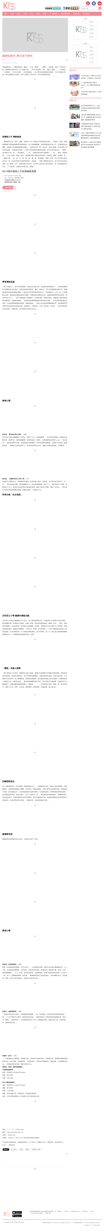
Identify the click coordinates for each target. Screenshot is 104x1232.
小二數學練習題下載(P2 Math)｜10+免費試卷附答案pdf (90, 85)
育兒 (31, 14)
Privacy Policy (96, 1225)
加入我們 (86, 14)
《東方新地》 (84, 1211)
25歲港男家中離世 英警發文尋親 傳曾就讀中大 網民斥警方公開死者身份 (90, 126)
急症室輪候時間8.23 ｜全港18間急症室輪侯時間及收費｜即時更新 (91, 108)
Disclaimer (87, 1225)
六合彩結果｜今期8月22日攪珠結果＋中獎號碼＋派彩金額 (91, 77)
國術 (27, 1149)
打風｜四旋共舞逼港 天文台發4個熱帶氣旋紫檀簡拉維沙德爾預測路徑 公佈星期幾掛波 (91, 135)
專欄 (44, 14)
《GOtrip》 (66, 1211)
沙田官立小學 (36, 1149)
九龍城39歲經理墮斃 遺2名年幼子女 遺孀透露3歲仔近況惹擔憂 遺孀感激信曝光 (91, 117)
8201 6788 (11, 1129)
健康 (38, 14)
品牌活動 (76, 14)
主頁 (5, 14)
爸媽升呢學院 (65, 14)
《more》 (91, 1211)
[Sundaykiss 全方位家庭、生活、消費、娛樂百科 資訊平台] (17, 6)
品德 (21, 1149)
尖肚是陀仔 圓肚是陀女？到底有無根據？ (91, 93)
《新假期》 (59, 1211)
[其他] (66, 60)
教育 (18, 14)
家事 (12, 14)
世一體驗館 (53, 14)
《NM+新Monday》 (75, 1211)
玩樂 (25, 14)
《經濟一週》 (48, 1213)
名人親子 (14, 1149)
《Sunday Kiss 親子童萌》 (36, 1213)
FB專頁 (29, 1142)
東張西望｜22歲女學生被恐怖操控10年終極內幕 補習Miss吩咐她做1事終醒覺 (91, 144)
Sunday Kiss (6, 62)
